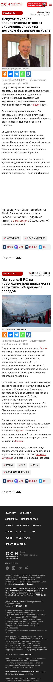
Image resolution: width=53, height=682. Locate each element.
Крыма (19, 430)
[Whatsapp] (22, 74)
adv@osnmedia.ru (12, 604)
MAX (21, 247)
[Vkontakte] (10, 74)
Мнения (36, 525)
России (43, 348)
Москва (9, 465)
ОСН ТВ (9, 538)
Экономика (11, 519)
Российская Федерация (17, 472)
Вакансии (31, 584)
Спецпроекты (23, 538)
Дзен (10, 247)
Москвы (19, 441)
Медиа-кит (29, 654)
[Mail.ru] (28, 74)
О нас (33, 532)
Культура (21, 532)
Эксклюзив (22, 525)
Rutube (33, 247)
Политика (10, 513)
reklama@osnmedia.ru (34, 602)
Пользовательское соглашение (18, 672)
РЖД (23, 465)
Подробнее (42, 650)
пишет (36, 104)
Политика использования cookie (19, 674)
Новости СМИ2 (11, 258)
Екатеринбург (12, 238)
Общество (25, 513)
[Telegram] (16, 74)
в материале (21, 220)
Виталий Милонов (36, 238)
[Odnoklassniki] (4, 74)
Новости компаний (15, 544)
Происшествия (29, 519)
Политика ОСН (39, 672)
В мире (9, 525)
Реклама (10, 181)
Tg (44, 247)
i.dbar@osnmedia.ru (18, 595)
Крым (35, 465)
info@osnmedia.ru (18, 584)
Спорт (8, 532)
